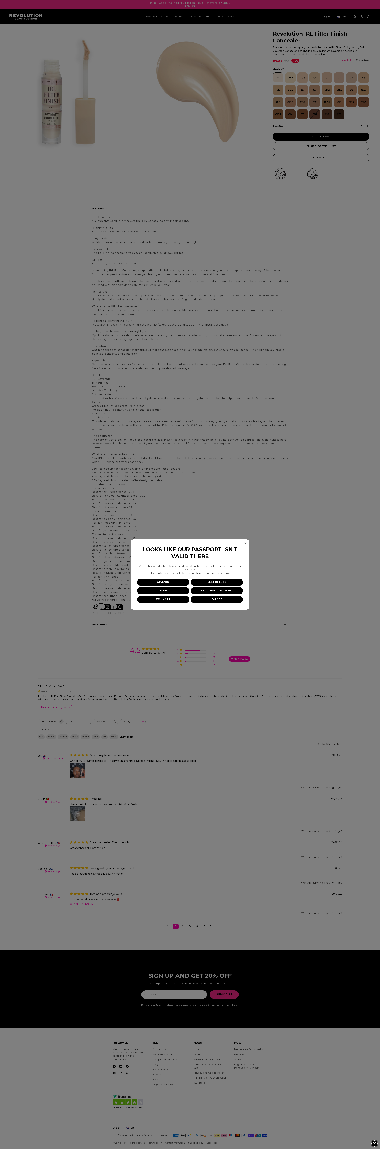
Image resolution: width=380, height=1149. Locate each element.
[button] (374, 1143)
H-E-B (163, 590)
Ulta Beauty (216, 582)
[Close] (245, 543)
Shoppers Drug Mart (217, 590)
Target (216, 599)
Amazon (163, 582)
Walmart (163, 599)
